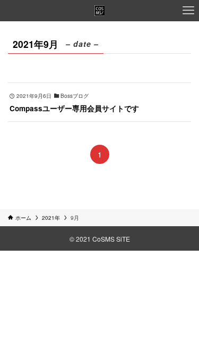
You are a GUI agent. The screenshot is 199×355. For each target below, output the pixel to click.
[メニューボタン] (188, 10)
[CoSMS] (99, 10)
